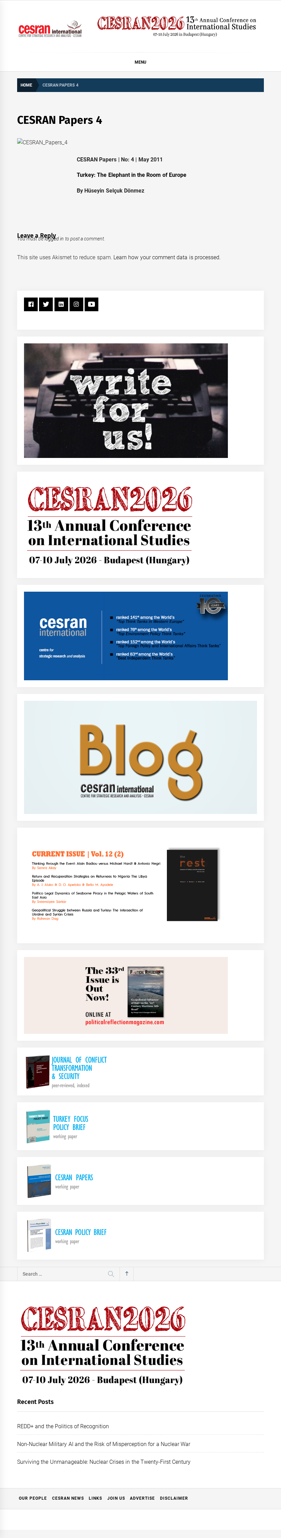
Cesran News (68, 1498)
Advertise (142, 1498)
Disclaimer (174, 1498)
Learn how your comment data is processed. (167, 257)
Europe (177, 175)
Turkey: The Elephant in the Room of (122, 175)
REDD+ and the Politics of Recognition (63, 1426)
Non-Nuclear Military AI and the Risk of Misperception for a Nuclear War (103, 1444)
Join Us (116, 1498)
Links (95, 1498)
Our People (33, 1498)
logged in (54, 238)
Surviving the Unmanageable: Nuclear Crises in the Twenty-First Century (104, 1462)
